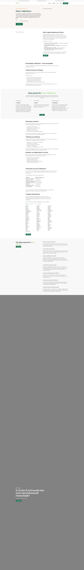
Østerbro (27, 223)
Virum (49, 230)
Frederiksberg (28, 210)
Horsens (38, 216)
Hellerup (38, 213)
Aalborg (27, 206)
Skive (49, 226)
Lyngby (49, 219)
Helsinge (49, 213)
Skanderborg (39, 226)
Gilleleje (27, 212)
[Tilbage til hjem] (19, 3)
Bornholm (39, 203)
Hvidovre (27, 217)
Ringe (27, 224)
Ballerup (38, 207)
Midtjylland (39, 220)
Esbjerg (49, 208)
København (39, 218)
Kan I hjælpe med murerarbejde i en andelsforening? (50, 280)
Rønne (27, 225)
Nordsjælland (50, 221)
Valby (38, 229)
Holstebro (49, 215)
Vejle (26, 230)
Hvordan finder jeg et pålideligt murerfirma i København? (51, 273)
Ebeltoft (38, 208)
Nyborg (27, 222)
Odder (38, 222)
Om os (58, 3)
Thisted (27, 229)
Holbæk (38, 215)
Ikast (37, 217)
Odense (49, 222)
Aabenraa (38, 205)
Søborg (38, 227)
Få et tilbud (65, 3)
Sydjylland (49, 228)
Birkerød (49, 207)
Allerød (38, 206)
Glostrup (38, 212)
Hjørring (27, 215)
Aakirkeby (49, 205)
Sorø (26, 228)
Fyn (35, 203)
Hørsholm (49, 216)
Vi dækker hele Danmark (33, 194)
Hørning (27, 216)
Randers (38, 223)
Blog (61, 3)
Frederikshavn (39, 210)
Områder (53, 3)
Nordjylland (39, 221)
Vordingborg (28, 231)
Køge (49, 218)
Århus (27, 207)
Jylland (31, 203)
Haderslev (27, 213)
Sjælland (27, 203)
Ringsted (38, 224)
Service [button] (49, 3)
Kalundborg (28, 218)
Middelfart (27, 220)
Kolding (27, 219)
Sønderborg (50, 227)
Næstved (49, 220)
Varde (49, 229)
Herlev (27, 214)
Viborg (38, 230)
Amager (49, 206)
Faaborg (27, 209)
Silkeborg (49, 225)
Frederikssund (50, 210)
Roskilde (38, 225)
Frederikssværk (28, 211)
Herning (38, 214)
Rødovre (49, 224)
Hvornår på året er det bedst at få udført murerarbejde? (51, 287)
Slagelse (27, 227)
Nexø (26, 221)
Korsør (38, 219)
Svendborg (38, 228)
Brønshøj (27, 208)
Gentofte (49, 211)
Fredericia (49, 209)
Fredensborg (39, 209)
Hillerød (49, 214)
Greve (49, 212)
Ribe (48, 223)
